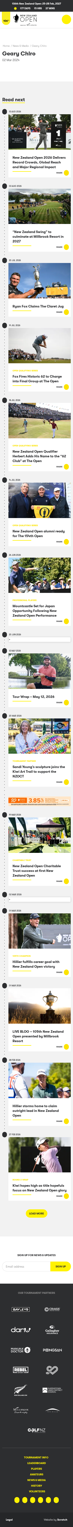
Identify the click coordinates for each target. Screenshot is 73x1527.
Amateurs (36, 1474)
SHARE (59, 173)
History (36, 1485)
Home (6, 45)
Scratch (62, 1519)
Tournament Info (36, 1457)
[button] (60, 1266)
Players (36, 1468)
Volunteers (37, 1491)
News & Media (21, 45)
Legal (9, 1519)
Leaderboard (36, 1463)
